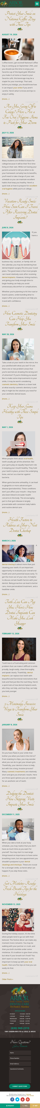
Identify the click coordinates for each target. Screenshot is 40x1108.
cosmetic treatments (16, 771)
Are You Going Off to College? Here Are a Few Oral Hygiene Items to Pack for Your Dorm (20, 114)
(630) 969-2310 (20, 1028)
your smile (17, 87)
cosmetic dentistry (10, 384)
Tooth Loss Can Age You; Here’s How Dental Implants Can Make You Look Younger (20, 612)
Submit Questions (19, 1086)
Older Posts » (7, 979)
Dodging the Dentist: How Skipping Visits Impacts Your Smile (20, 799)
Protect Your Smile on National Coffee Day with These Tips (20, 19)
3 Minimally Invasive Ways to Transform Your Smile (20, 709)
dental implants (8, 277)
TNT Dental (30, 1096)
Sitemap (28, 1094)
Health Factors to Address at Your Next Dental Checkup (20, 525)
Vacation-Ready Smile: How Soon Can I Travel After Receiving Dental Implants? (20, 209)
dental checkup (8, 564)
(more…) (5, 99)
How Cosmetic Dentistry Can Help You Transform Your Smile (20, 319)
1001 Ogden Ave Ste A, (20, 1031)
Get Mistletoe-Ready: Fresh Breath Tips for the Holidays (20, 889)
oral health (28, 458)
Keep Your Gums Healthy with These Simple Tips (20, 411)
